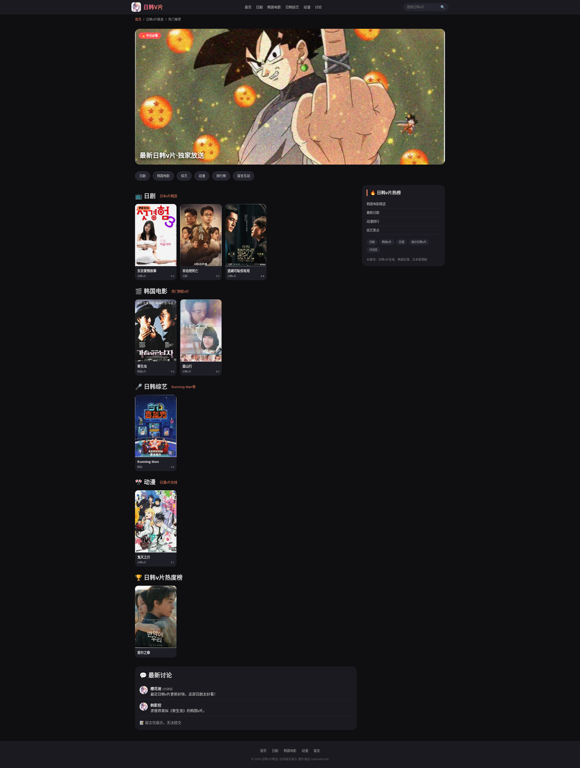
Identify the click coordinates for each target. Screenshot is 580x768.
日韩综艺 (292, 7)
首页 (248, 7)
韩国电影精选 (376, 204)
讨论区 (373, 250)
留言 (317, 751)
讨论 (318, 7)
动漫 (307, 7)
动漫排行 (373, 221)
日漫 (401, 242)
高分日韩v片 (418, 242)
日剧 (259, 7)
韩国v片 (387, 242)
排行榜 (221, 176)
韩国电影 (274, 7)
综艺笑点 (373, 230)
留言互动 (243, 176)
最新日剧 (373, 212)
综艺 (184, 176)
